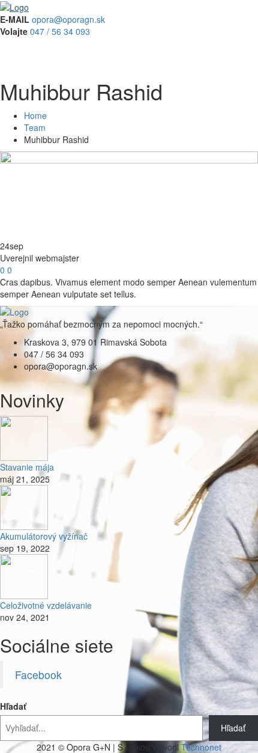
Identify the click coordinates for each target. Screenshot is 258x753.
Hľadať (13, 706)
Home (35, 115)
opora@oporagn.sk (68, 19)
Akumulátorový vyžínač (44, 536)
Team (35, 127)
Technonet (201, 747)
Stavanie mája (27, 467)
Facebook (38, 674)
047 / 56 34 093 (60, 31)
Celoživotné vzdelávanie (46, 605)
